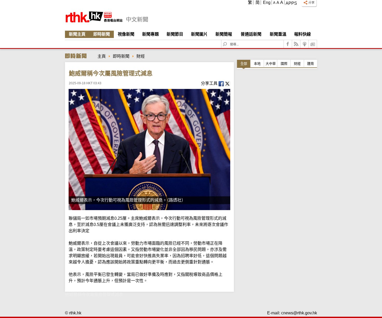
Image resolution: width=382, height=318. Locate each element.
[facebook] (288, 44)
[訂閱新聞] (313, 44)
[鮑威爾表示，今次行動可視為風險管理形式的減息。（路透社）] (149, 149)
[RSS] (296, 44)
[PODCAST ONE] (304, 44)
